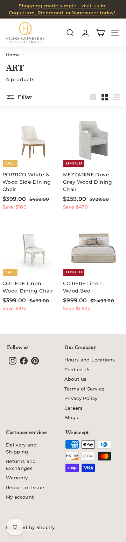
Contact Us (77, 369)
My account (20, 497)
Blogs (71, 417)
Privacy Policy (81, 398)
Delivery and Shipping (21, 448)
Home (13, 54)
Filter (24, 96)
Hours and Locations (89, 359)
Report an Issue (25, 487)
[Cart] (100, 32)
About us (75, 379)
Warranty (17, 477)
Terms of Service (84, 389)
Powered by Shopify (30, 527)
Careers (73, 408)
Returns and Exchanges (21, 464)
